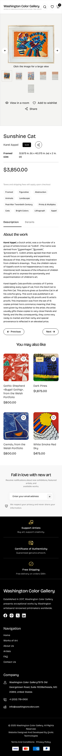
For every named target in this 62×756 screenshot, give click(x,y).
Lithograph (40, 210)
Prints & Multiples (47, 204)
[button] (31, 56)
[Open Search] (44, 7)
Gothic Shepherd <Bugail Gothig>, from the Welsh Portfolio (14, 391)
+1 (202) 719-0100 (18, 699)
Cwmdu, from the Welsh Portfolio (14, 446)
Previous (5, 51)
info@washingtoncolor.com (24, 706)
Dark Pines (40, 385)
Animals (9, 198)
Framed (9, 192)
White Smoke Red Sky (44, 446)
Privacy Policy (43, 742)
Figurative (24, 192)
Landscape (24, 198)
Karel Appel (10, 144)
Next (57, 51)
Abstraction (40, 192)
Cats (7, 210)
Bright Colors (22, 210)
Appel (54, 210)
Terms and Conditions (22, 742)
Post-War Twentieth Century (19, 204)
